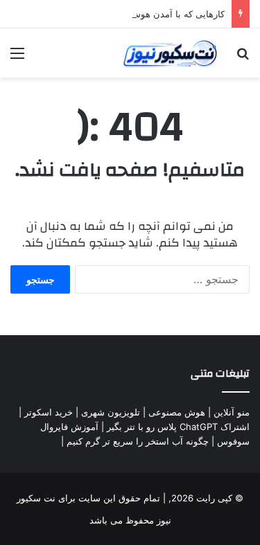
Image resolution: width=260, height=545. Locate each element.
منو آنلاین (232, 412)
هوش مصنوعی (176, 412)
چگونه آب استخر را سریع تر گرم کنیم (138, 441)
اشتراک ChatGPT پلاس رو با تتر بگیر (178, 426)
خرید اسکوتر (48, 412)
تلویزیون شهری (110, 412)
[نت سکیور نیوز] (169, 53)
